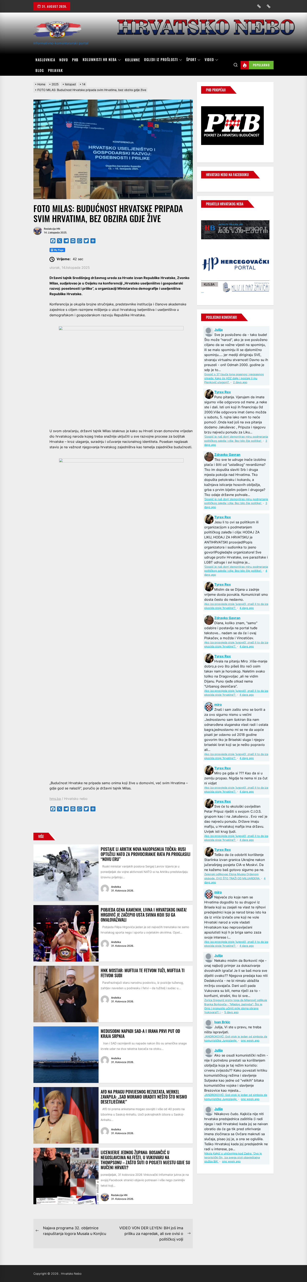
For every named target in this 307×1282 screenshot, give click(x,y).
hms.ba (55, 799)
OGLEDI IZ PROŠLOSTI (161, 60)
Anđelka (116, 886)
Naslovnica (45, 60)
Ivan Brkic (222, 1022)
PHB (75, 60)
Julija (218, 330)
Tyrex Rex (222, 392)
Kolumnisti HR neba (100, 60)
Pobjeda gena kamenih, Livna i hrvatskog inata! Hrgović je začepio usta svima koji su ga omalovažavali (144, 915)
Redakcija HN (52, 228)
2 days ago (240, 382)
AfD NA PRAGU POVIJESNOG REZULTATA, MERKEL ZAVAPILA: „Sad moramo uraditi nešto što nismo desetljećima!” (144, 1097)
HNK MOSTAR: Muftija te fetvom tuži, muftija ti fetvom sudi (143, 972)
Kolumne (132, 60)
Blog (40, 70)
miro (218, 704)
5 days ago (231, 1012)
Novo (63, 60)
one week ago (250, 1040)
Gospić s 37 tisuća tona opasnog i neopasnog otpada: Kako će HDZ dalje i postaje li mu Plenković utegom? (234, 378)
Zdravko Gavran (227, 454)
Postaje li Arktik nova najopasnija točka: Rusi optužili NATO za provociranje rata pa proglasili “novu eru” (145, 854)
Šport (191, 60)
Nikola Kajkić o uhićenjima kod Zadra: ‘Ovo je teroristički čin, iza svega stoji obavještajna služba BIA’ (233, 1157)
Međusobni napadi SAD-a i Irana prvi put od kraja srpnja (140, 1033)
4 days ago (247, 608)
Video (209, 60)
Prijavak (55, 70)
